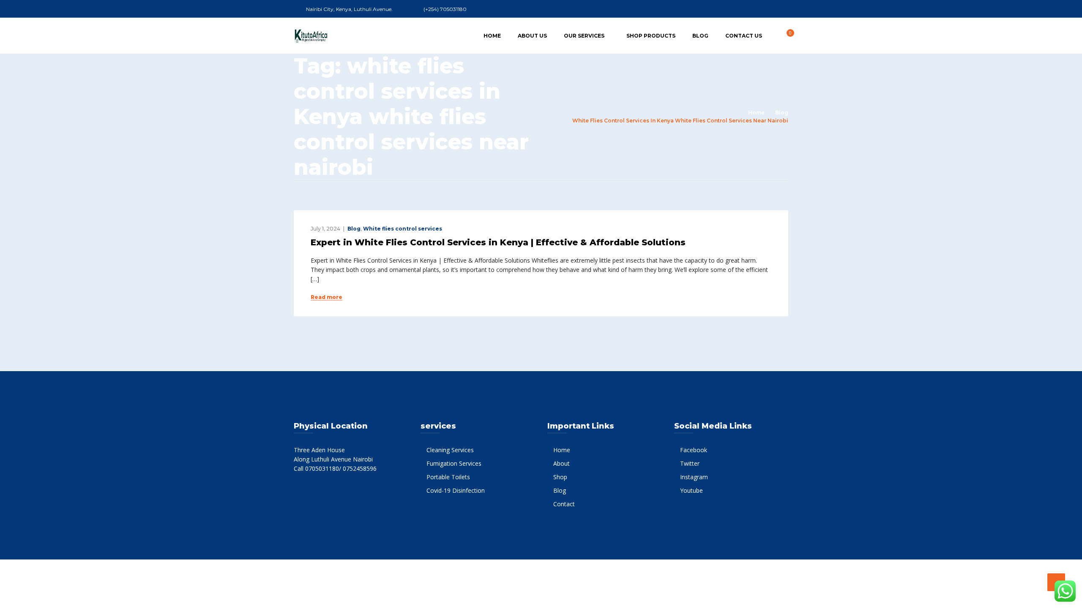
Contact (564, 504)
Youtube (691, 490)
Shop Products (650, 36)
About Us (532, 36)
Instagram (694, 477)
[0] (785, 35)
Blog (700, 36)
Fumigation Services (453, 463)
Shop (560, 477)
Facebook (693, 450)
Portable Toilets (448, 477)
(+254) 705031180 (445, 9)
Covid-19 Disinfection (455, 490)
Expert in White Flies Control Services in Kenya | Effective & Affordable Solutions (498, 242)
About (561, 463)
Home (492, 36)
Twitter (689, 463)
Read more (326, 297)
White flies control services (402, 228)
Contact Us (743, 36)
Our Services (584, 36)
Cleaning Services (450, 450)
